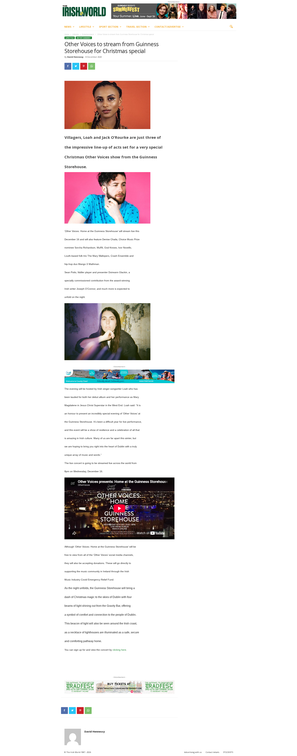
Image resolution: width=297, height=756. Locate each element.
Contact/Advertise (168, 26)
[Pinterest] (83, 66)
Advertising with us (193, 752)
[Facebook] (67, 66)
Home (66, 34)
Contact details (212, 752)
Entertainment (88, 34)
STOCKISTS (228, 752)
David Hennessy (75, 57)
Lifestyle (85, 26)
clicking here (119, 649)
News (67, 26)
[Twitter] (75, 66)
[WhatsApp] (91, 66)
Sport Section (108, 26)
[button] (231, 27)
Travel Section (136, 26)
